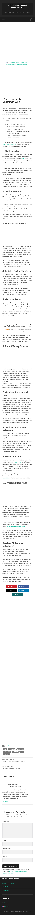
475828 (11, 329)
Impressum (5, 890)
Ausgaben (12, 749)
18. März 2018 (6, 104)
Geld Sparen (8, 745)
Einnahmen (7, 751)
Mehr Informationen (19, 331)
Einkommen (20, 749)
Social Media (17, 462)
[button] (11, 586)
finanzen (15, 751)
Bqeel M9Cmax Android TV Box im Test (13, 760)
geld (22, 751)
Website (4, 856)
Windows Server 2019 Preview (11, 767)
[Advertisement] (17, 40)
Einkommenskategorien (9, 144)
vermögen (7, 754)
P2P (22, 158)
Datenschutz (6, 886)
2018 (5, 749)
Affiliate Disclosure (8, 883)
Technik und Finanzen (17, 6)
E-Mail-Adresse (7, 848)
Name (4, 840)
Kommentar (6, 821)
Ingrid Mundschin (13, 784)
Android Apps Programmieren (16, 526)
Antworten (5, 801)
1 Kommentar (17, 104)
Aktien (18, 199)
